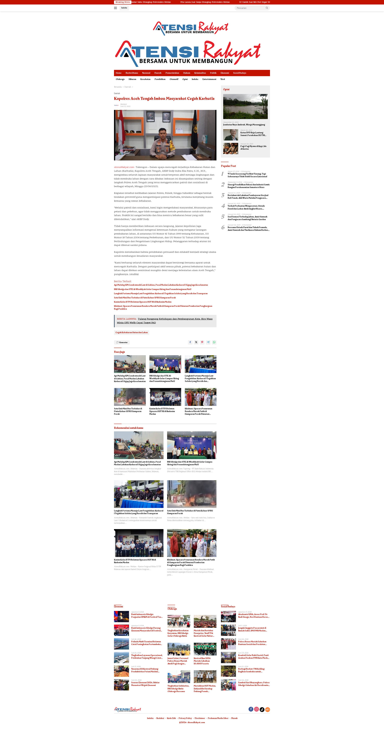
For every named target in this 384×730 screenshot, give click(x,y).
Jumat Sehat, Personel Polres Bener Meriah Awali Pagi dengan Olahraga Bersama (178, 661)
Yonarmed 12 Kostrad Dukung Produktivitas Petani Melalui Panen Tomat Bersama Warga (145, 670)
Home (119, 73)
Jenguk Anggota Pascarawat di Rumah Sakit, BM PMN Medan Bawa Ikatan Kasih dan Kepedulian (254, 629)
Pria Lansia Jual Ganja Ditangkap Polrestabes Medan (171, 2)
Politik (213, 73)
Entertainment (209, 79)
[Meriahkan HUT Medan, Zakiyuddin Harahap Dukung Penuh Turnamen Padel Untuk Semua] (205, 676)
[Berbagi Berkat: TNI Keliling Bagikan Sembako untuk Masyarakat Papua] (228, 671)
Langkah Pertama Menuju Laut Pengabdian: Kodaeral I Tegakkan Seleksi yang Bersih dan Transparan (161, 293)
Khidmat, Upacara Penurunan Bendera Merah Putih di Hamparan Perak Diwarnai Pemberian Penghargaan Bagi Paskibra (163, 307)
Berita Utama (132, 73)
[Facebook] (251, 709)
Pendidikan (160, 79)
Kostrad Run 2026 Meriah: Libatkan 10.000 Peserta (202, 661)
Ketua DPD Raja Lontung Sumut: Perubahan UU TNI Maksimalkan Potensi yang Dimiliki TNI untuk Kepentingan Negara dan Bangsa (253, 134)
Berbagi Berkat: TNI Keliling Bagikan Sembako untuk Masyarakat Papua (251, 670)
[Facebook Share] (190, 342)
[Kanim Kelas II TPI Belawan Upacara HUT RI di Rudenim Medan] (165, 397)
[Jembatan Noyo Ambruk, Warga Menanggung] (245, 106)
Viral (222, 79)
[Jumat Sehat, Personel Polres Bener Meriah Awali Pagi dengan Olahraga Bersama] (179, 649)
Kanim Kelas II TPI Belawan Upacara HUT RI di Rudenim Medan (142, 302)
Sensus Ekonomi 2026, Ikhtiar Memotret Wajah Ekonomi (145, 684)
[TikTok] (262, 709)
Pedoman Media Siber (218, 718)
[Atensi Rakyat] (187, 52)
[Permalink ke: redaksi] (116, 105)
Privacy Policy (185, 718)
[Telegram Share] (208, 342)
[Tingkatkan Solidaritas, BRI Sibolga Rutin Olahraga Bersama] (179, 676)
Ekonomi (225, 73)
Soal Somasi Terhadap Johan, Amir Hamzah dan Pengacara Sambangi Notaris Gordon (247, 218)
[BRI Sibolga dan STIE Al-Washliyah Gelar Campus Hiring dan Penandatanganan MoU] (165, 364)
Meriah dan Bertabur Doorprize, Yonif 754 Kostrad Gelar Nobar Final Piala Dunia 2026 (204, 633)
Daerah (157, 73)
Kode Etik (171, 718)
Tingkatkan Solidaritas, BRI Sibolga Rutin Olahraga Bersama (178, 689)
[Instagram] (256, 709)
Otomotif (174, 79)
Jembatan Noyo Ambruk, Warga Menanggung (244, 124)
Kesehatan (145, 79)
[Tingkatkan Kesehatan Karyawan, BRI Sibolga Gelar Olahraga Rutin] (179, 621)
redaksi (123, 104)
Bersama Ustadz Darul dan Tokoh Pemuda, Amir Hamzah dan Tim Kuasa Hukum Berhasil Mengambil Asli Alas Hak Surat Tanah (248, 228)
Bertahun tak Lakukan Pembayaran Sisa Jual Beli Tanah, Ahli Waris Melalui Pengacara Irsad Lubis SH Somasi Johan (248, 196)
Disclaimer (200, 718)
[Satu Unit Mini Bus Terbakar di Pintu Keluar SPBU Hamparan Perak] (130, 397)
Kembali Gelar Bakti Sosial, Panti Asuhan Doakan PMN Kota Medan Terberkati (253, 656)
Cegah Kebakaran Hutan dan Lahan (132, 332)
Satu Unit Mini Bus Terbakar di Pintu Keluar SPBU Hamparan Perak (145, 297)
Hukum (186, 73)
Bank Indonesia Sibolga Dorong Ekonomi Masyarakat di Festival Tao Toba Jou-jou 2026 (146, 629)
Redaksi (160, 718)
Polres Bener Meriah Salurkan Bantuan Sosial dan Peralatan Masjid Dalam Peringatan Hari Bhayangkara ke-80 (252, 643)
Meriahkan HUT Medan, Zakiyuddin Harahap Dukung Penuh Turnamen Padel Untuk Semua (205, 689)
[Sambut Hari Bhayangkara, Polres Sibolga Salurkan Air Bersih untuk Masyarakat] (228, 684)
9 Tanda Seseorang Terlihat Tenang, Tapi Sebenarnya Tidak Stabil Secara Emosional (247, 175)
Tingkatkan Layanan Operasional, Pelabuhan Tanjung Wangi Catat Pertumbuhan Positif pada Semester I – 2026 (147, 656)
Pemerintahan (172, 73)
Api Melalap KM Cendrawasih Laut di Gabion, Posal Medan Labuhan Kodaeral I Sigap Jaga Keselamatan (161, 285)
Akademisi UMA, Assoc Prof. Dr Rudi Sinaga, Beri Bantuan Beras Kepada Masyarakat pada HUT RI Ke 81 (253, 615)
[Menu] (116, 7)
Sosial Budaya (239, 73)
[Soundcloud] (267, 709)
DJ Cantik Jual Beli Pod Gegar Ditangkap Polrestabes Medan (234, 2)
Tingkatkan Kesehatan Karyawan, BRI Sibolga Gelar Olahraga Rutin (178, 633)
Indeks (124, 7)
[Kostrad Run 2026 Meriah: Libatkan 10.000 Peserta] (205, 649)
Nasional (146, 73)
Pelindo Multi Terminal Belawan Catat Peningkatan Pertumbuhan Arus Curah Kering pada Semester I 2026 (147, 643)
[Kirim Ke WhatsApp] (214, 342)
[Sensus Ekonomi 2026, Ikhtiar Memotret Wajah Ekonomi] (121, 684)
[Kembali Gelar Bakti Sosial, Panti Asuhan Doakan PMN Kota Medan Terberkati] (228, 657)
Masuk (234, 718)
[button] (267, 7)
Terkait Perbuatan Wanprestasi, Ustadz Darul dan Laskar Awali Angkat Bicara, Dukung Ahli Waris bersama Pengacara (246, 207)
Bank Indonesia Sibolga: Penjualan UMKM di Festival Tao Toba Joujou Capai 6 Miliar (146, 615)
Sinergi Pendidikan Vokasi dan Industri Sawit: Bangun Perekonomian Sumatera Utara (249, 186)
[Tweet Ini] (196, 342)
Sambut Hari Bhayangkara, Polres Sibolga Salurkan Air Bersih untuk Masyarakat (254, 684)
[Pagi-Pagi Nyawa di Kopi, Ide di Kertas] (230, 148)
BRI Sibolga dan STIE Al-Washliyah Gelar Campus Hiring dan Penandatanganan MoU (152, 289)
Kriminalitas (200, 73)
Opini (185, 79)
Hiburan (132, 79)
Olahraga (120, 79)
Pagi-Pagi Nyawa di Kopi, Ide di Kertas (253, 147)
